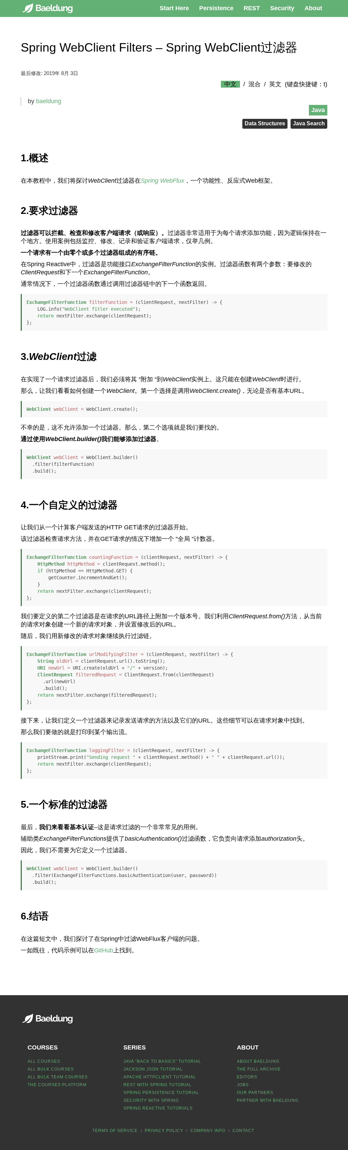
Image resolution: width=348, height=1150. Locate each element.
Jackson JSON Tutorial (153, 1069)
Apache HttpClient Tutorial (159, 1077)
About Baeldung (258, 1061)
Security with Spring (151, 1100)
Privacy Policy (164, 1130)
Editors (247, 1077)
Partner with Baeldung (267, 1100)
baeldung (48, 101)
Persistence (216, 8)
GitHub (103, 950)
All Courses (44, 1061)
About (313, 8)
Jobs (243, 1084)
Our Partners (255, 1092)
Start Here (174, 8)
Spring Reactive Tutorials (158, 1108)
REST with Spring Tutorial (157, 1084)
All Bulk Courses (51, 1069)
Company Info (207, 1130)
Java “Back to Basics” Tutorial (162, 1061)
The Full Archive (259, 1069)
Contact (243, 1130)
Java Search (309, 123)
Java (318, 110)
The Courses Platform (57, 1084)
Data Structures (265, 123)
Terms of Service (115, 1130)
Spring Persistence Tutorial (161, 1092)
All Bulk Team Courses (58, 1077)
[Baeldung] (51, 8)
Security (282, 8)
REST (252, 8)
